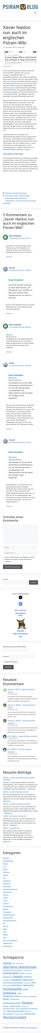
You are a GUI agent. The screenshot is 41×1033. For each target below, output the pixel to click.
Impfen (5, 898)
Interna (5, 900)
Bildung (5, 864)
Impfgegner (10, 992)
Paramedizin (7, 912)
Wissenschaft (7, 946)
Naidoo (11, 195)
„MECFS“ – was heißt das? (11, 828)
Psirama (5, 926)
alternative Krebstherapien (12, 970)
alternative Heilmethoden (20, 967)
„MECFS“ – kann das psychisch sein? (15, 816)
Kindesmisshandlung (11, 996)
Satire (5, 937)
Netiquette (20, 631)
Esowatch (27, 977)
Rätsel (5, 929)
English (5, 869)
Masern (6, 999)
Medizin (5, 909)
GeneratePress (32, 1028)
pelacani (10, 705)
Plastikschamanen (9, 915)
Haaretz (8, 139)
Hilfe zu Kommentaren (20, 633)
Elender (10, 689)
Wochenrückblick (14, 1017)
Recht (5, 932)
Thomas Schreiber (24, 195)
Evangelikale (6, 980)
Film (4, 878)
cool (4, 866)
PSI (4, 923)
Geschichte (6, 883)
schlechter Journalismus (29, 1008)
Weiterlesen (31, 789)
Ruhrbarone (25, 1006)
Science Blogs (12, 92)
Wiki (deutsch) (20, 613)
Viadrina (28, 1011)
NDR (15, 195)
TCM (4, 1011)
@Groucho (9, 334)
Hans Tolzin (6, 985)
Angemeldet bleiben (11, 662)
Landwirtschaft (8, 906)
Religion (5, 935)
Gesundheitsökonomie (10, 889)
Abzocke (7, 963)
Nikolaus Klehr (15, 999)
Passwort (6, 656)
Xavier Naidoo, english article (13, 154)
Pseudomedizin (8, 917)
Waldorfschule (7, 943)
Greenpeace (27, 982)
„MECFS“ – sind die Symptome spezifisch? (16, 804)
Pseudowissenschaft (9, 920)
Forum (20, 615)
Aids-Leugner (19, 963)
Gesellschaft (7, 886)
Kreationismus (32, 996)
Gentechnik (28, 980)
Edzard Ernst (7, 977)
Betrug (21, 973)
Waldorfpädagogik (8, 1014)
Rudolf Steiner (15, 1006)
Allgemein (8, 193)
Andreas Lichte (27, 970)
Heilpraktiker (28, 985)
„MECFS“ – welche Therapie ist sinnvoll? (24, 736)
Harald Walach (16, 985)
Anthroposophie (8, 861)
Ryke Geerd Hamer (9, 1008)
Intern (19, 993)
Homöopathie (7, 892)
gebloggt (34, 81)
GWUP (13, 88)
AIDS (13, 963)
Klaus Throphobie (16, 280)
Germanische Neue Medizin (13, 983)
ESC (6, 195)
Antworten (9, 256)
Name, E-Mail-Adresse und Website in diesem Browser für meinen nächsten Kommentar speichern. (20, 559)
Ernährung (6, 872)
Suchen (5, 579)
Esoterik (5, 875)
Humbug (6, 895)
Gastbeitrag (7, 881)
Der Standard (28, 973)
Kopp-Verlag (24, 996)
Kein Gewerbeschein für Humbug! (16, 198)
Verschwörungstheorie (19, 193)
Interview (6, 903)
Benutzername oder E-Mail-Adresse (14, 647)
